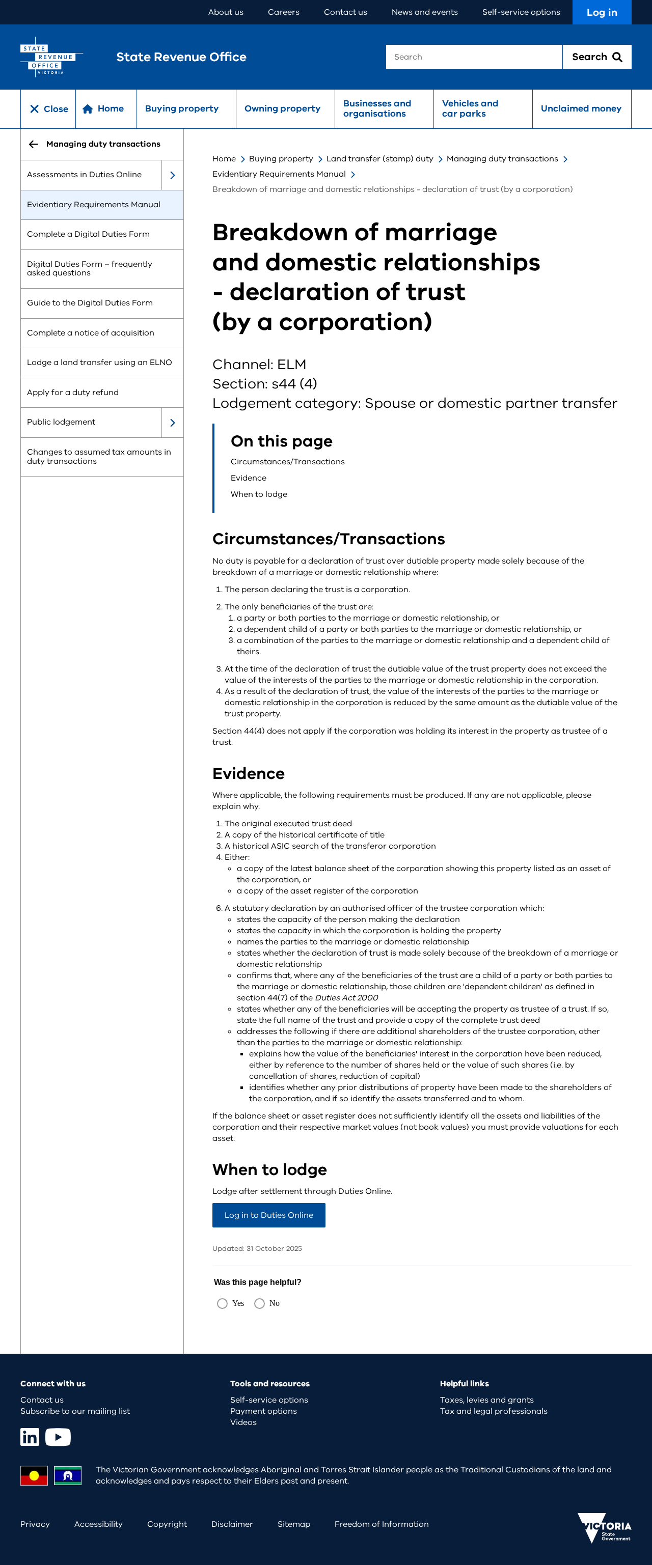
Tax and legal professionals (494, 1411)
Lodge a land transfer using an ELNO (99, 363)
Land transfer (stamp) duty (380, 158)
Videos (243, 1422)
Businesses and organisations (377, 108)
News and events (425, 12)
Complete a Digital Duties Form (88, 234)
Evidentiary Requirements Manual (93, 204)
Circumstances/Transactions (288, 461)
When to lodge (259, 494)
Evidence (248, 478)
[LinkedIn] (29, 1437)
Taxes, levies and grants (487, 1400)
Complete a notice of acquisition (90, 333)
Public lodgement (61, 422)
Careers (284, 12)
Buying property (182, 108)
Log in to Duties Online (269, 1215)
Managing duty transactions (502, 158)
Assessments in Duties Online (84, 174)
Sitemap (294, 1524)
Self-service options (521, 12)
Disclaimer (232, 1524)
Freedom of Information (382, 1524)
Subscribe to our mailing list (75, 1411)
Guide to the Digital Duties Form (90, 303)
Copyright (167, 1524)
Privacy (35, 1524)
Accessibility (98, 1524)
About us (225, 12)
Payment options (263, 1411)
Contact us (345, 12)
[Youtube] (58, 1437)
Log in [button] (602, 12)
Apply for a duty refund (73, 392)
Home (224, 158)
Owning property (282, 108)
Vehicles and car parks (470, 108)
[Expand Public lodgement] (172, 423)
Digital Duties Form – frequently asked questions (89, 269)
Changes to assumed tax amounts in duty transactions (99, 456)
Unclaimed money (581, 108)
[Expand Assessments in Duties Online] (172, 175)
